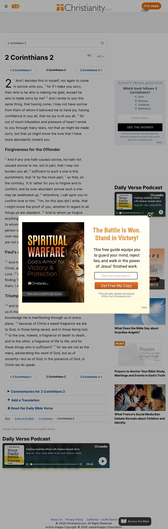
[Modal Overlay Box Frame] (84, 264)
